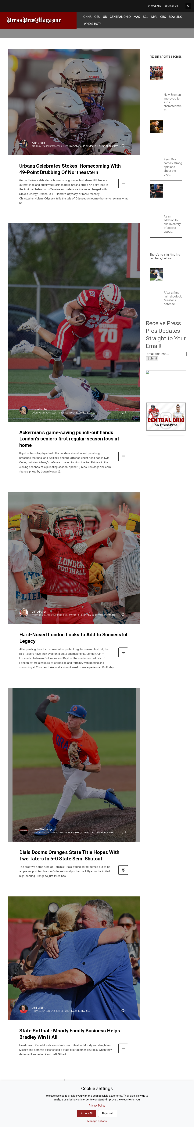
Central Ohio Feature (97, 146)
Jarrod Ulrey (39, 611)
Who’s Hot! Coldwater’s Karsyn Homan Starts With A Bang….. (165, 246)
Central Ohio (78, 146)
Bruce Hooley (40, 409)
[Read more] (123, 187)
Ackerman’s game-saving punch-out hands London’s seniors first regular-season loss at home (69, 439)
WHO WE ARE (154, 6)
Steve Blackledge (42, 829)
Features (113, 146)
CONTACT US (171, 6)
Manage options (97, 1120)
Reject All (107, 1113)
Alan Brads (38, 142)
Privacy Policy (97, 1105)
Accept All (86, 1113)
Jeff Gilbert (38, 1007)
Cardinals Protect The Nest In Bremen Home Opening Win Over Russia (174, 78)
